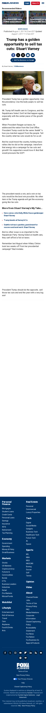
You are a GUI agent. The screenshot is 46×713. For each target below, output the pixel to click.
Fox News (30, 634)
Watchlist (7, 602)
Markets (6, 558)
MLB (28, 560)
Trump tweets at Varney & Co (15, 220)
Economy (7, 539)
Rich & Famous (8, 615)
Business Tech (32, 532)
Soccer (29, 570)
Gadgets (29, 529)
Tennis (28, 576)
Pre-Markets (7, 593)
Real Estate (32, 501)
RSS (36, 653)
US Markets (6, 566)
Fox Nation (30, 637)
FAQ (27, 609)
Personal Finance (6, 502)
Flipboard (26, 653)
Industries (6, 587)
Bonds (4, 578)
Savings (5, 521)
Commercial (31, 509)
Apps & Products (32, 643)
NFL (27, 554)
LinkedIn (31, 653)
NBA (28, 557)
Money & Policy (8, 549)
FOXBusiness (19, 66)
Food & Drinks (7, 627)
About (29, 592)
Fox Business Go (32, 640)
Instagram (15, 653)
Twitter (18, 55)
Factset (30, 693)
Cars (4, 621)
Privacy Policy (31, 606)
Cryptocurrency (8, 569)
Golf (27, 573)
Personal (29, 506)
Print (28, 55)
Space (28, 544)
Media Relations (32, 612)
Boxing (29, 567)
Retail (4, 590)
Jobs (28, 600)
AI (27, 541)
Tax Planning (7, 533)
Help (23, 683)
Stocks (5, 563)
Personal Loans (8, 518)
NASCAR (29, 563)
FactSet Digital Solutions (26, 695)
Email (33, 55)
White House (23, 29)
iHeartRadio (26, 658)
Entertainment (8, 612)
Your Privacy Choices (25, 679)
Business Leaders (9, 584)
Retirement (6, 530)
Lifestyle (6, 607)
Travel (4, 618)
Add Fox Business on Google (24, 60)
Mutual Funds (7, 596)
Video (29, 587)
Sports (29, 550)
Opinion (30, 581)
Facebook (13, 55)
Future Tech (31, 538)
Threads (23, 55)
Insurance (6, 524)
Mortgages (6, 508)
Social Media (31, 526)
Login (27, 3)
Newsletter (41, 653)
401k (4, 527)
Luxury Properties (33, 512)
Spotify (20, 658)
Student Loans (8, 512)
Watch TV (35, 3)
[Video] (23, 83)
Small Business (8, 552)
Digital (28, 523)
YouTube (20, 653)
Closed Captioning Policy (23, 687)
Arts (3, 631)
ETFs (4, 581)
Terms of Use (31, 603)
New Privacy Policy (23, 675)
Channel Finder (32, 597)
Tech (28, 518)
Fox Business (10, 3)
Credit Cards (7, 515)
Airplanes (6, 624)
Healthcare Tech (32, 535)
